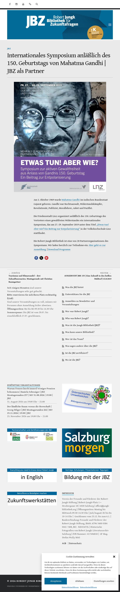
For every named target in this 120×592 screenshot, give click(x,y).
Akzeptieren (55, 581)
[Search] (36, 4)
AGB (64, 543)
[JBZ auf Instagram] (16, 4)
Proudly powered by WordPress (23, 586)
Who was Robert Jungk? (77, 318)
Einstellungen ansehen (104, 581)
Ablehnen (79, 581)
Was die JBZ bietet (74, 287)
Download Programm (59, 249)
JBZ (9, 48)
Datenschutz (75, 543)
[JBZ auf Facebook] (9, 4)
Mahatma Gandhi (71, 199)
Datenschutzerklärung (70, 587)
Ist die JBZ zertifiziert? (76, 353)
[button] (114, 556)
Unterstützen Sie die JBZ (77, 294)
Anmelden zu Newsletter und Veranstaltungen (78, 303)
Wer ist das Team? (74, 339)
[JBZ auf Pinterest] (30, 4)
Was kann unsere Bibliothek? (79, 332)
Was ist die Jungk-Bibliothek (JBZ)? (82, 325)
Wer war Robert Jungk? (77, 311)
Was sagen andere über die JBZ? (81, 346)
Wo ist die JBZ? (72, 360)
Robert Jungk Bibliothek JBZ (36, 581)
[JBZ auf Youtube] (23, 4)
